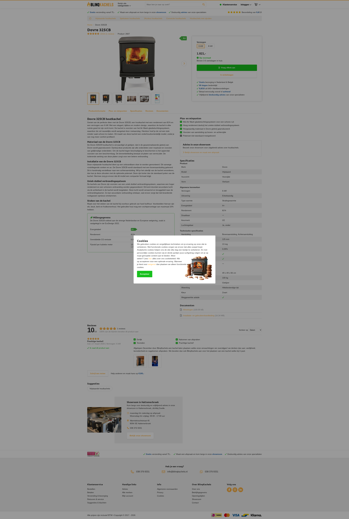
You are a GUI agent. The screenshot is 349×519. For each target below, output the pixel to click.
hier (150, 258)
